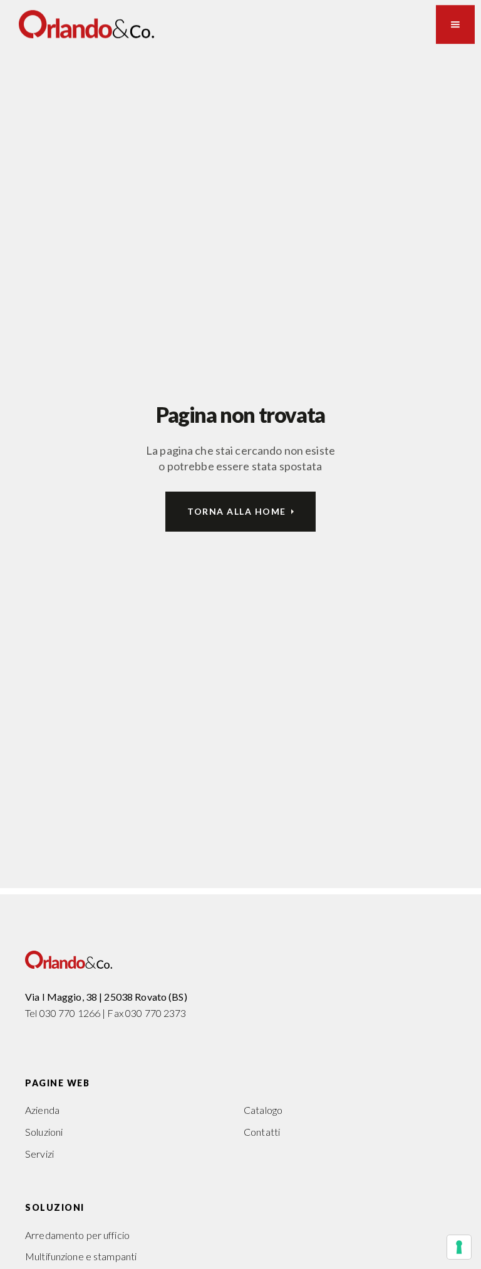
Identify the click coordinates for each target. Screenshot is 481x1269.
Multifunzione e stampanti (81, 1256)
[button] (455, 24)
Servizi (39, 1154)
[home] (86, 24)
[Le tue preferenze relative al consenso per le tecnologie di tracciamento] (459, 1247)
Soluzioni (44, 1132)
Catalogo (263, 1110)
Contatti (262, 1132)
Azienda (42, 1110)
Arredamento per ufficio (77, 1235)
